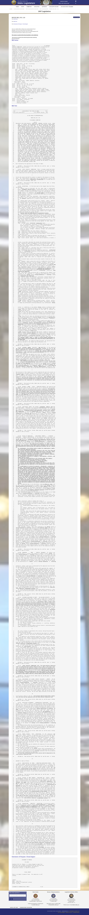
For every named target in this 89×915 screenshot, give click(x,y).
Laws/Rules (44, 6)
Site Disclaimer (61, 912)
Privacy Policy (69, 912)
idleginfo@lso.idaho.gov (54, 904)
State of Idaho (64, 1)
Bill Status (16, 19)
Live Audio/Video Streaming (67, 6)
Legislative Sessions (53, 6)
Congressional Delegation (26, 907)
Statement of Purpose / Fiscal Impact (21, 24)
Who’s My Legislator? (64, 3)
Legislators (36, 6)
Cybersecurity (76, 912)
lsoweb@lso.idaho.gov (74, 904)
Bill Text (15, 21)
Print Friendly (76, 17)
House (22, 6)
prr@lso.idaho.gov (36, 904)
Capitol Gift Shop (14, 907)
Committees (29, 6)
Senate (17, 6)
